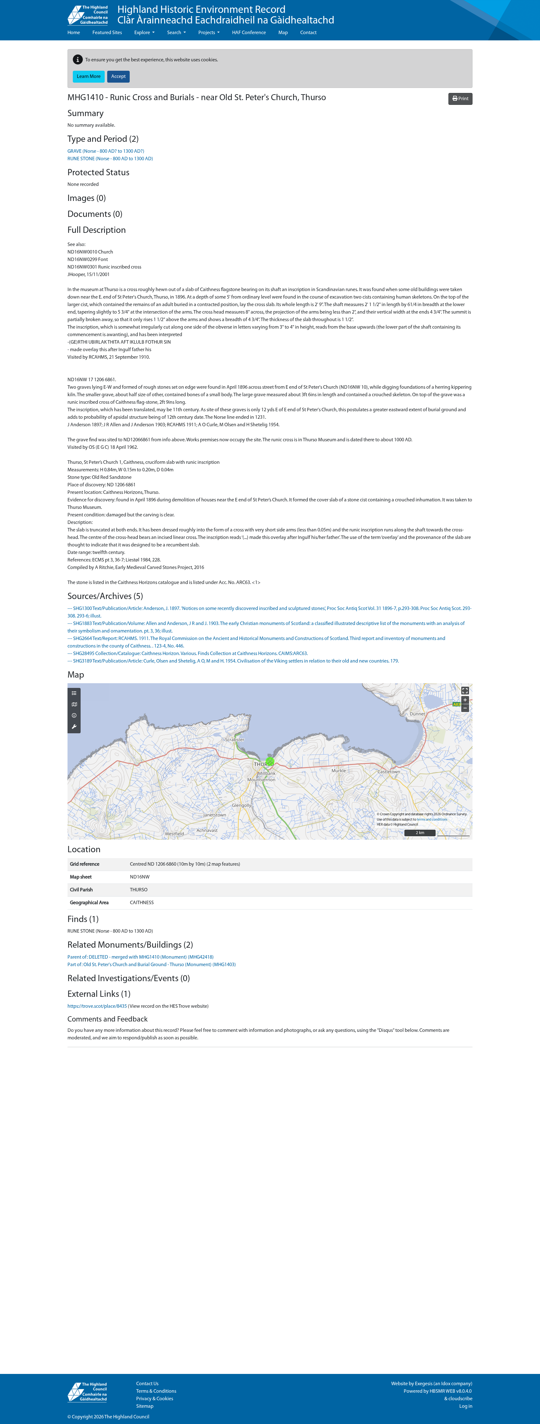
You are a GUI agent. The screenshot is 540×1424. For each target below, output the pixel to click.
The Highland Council (126, 1417)
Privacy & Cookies (154, 1398)
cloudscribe (460, 1398)
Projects (207, 32)
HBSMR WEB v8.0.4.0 (451, 1391)
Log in (465, 1406)
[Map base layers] (74, 705)
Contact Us (147, 1383)
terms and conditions (432, 820)
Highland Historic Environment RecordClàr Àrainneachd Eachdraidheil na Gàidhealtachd (226, 15)
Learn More (89, 76)
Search (174, 32)
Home (74, 32)
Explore (142, 32)
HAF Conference (249, 32)
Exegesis (423, 1383)
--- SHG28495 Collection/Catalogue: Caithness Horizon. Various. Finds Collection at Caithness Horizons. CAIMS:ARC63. (188, 653)
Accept (118, 76)
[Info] (74, 716)
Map (283, 32)
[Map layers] (74, 693)
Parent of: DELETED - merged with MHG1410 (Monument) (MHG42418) (141, 957)
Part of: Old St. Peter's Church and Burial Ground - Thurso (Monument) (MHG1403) (152, 964)
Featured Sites (107, 32)
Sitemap (144, 1406)
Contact (308, 32)
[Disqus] (270, 1130)
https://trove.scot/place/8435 (97, 1006)
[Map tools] (74, 727)
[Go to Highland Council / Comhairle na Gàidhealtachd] (88, 13)
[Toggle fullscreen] (465, 690)
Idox (445, 1383)
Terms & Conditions (156, 1391)
